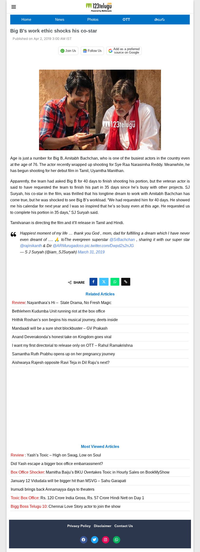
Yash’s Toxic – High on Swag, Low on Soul (56, 455)
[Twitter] (94, 539)
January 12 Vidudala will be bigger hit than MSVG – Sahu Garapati (68, 481)
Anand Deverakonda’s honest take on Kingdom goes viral (61, 337)
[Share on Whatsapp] (114, 282)
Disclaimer (103, 526)
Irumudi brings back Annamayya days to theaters (52, 489)
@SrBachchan (122, 240)
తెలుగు (159, 19)
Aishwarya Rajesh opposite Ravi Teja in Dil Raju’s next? (61, 362)
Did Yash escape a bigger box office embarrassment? (57, 464)
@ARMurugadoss (68, 246)
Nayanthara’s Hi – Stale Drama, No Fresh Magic (61, 303)
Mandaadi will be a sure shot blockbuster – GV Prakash (60, 328)
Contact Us (123, 526)
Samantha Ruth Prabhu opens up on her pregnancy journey (63, 354)
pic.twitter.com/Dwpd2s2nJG (109, 246)
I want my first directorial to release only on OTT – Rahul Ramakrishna (72, 345)
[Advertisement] (100, 407)
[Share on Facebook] (93, 282)
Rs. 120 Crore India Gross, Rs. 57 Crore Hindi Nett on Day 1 (77, 498)
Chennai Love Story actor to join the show (65, 506)
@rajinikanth (31, 246)
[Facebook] (83, 539)
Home (26, 19)
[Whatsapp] (116, 539)
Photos (93, 19)
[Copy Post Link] (125, 282)
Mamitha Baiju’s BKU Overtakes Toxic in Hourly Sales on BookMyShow (90, 472)
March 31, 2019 (91, 252)
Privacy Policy (79, 526)
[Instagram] (105, 539)
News (59, 19)
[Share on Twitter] (104, 282)
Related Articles (100, 294)
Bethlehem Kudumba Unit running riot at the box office (58, 311)
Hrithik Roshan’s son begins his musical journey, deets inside (65, 320)
